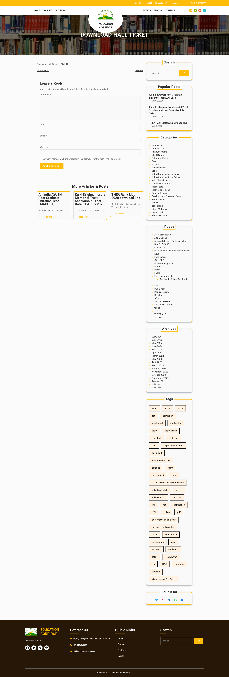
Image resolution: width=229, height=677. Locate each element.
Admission (157, 145)
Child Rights (158, 155)
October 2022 (159, 375)
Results (139, 70)
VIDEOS (158, 317)
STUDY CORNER (162, 301)
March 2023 (158, 365)
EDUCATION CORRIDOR (105, 26)
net (164, 505)
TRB (156, 311)
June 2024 (157, 346)
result (155, 534)
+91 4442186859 (145, 3)
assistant (156, 438)
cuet (154, 445)
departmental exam (173, 445)
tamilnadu (173, 549)
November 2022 (160, 371)
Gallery (155, 164)
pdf (179, 512)
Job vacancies (159, 167)
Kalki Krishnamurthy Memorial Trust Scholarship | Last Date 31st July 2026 (168, 110)
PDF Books (160, 288)
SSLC (157, 298)
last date (177, 497)
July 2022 (157, 384)
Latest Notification (161, 183)
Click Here (66, 64)
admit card (157, 423)
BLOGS (157, 10)
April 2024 (157, 352)
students (156, 549)
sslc (173, 542)
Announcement (159, 151)
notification (179, 505)
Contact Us (160, 247)
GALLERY (159, 260)
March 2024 (158, 355)
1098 (154, 408)
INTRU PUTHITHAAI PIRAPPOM (168, 482)
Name (43, 124)
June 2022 (157, 387)
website (156, 571)
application (175, 423)
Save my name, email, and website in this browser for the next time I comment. (82, 159)
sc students (158, 542)
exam (170, 467)
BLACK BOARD (161, 244)
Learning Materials (163, 276)
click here (173, 438)
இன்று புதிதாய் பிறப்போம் (163, 579)
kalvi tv (179, 490)
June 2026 (157, 340)
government (158, 475)
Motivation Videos (161, 190)
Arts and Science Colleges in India (171, 241)
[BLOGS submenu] (161, 10)
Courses (121, 644)
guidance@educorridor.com (169, 3)
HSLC (157, 273)
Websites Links (159, 215)
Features (122, 650)
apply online (171, 430)
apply (154, 430)
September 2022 (160, 378)
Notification (43, 70)
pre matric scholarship (163, 527)
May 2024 (157, 349)
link (153, 505)
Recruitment (158, 199)
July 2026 (157, 336)
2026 (180, 408)
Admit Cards (158, 148)
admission (168, 415)
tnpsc (157, 307)
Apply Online (160, 238)
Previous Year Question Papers (167, 196)
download (157, 453)
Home (157, 266)
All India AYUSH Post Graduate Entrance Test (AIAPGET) (165, 96)
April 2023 (157, 362)
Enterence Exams (160, 158)
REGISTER (202, 3)
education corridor (161, 460)
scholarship (157, 205)
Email (43, 135)
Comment (45, 94)
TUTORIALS (160, 314)
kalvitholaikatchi (160, 490)
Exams (155, 161)
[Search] (184, 73)
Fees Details (160, 257)
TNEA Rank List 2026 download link (168, 123)
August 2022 (158, 381)
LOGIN (192, 3)
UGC (164, 564)
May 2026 (157, 343)
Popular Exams (159, 193)
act (153, 415)
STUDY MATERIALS (164, 304)
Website (44, 147)
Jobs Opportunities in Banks (166, 174)
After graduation (162, 234)
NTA (156, 285)
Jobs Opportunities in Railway (166, 177)
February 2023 (159, 368)
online (167, 512)
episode (156, 467)
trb (153, 564)
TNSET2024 (171, 556)
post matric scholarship (164, 519)
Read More (47, 217)
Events (121, 656)
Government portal (163, 263)
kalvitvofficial (158, 497)
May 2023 (157, 359)
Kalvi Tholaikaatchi (161, 180)
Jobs (154, 170)
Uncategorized (159, 212)
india (173, 475)
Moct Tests (157, 186)
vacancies (179, 564)
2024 (167, 408)
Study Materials (159, 209)
